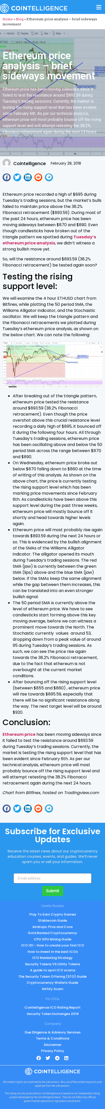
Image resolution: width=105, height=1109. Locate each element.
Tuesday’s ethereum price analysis (49, 240)
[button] (7, 177)
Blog (19, 19)
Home (8, 19)
